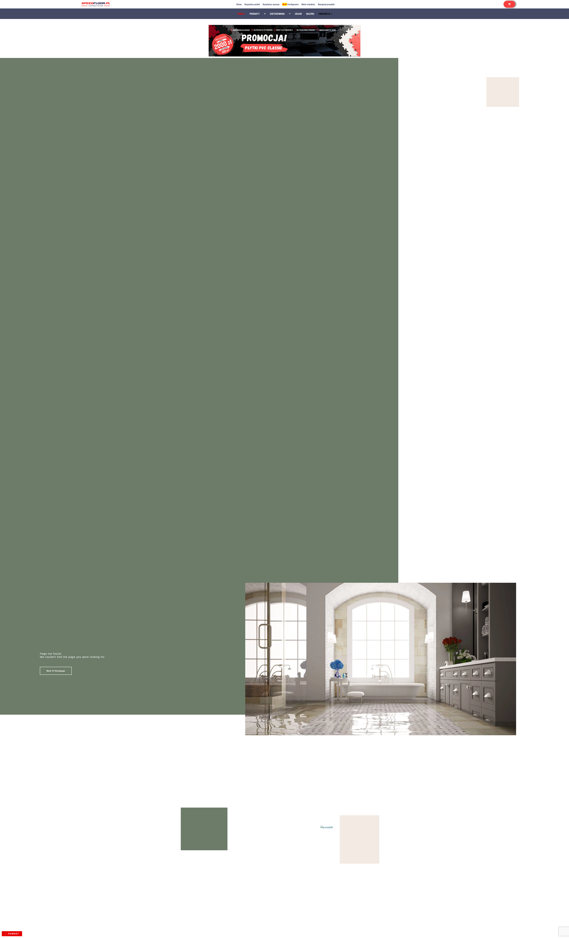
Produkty (255, 13)
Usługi (298, 13)
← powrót (12, 934)
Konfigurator (290, 4)
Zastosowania (277, 13)
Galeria (310, 13)
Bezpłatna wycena (271, 4)
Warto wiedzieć (308, 4)
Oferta (239, 4)
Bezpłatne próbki (252, 4)
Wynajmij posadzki (326, 4)
